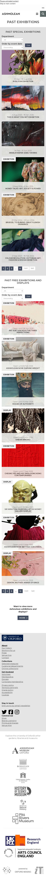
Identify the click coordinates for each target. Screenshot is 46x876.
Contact (5, 658)
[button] (43, 8)
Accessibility (7, 692)
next (26, 268)
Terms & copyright (10, 688)
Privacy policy (8, 685)
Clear (28, 45)
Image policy (7, 690)
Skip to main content (7, 3)
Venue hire (6, 655)
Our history (7, 648)
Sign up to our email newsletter (16, 706)
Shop (4, 718)
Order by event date (12, 44)
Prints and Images (10, 723)
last (32, 268)
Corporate (6, 682)
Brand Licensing (9, 721)
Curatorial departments (12, 666)
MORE (22, 618)
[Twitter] (5, 713)
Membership (7, 677)
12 (20, 591)
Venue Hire (7, 725)
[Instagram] (18, 713)
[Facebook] (11, 713)
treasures (13, 664)
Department (8, 36)
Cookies (5, 695)
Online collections (10, 669)
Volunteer (6, 674)
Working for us (8, 650)
